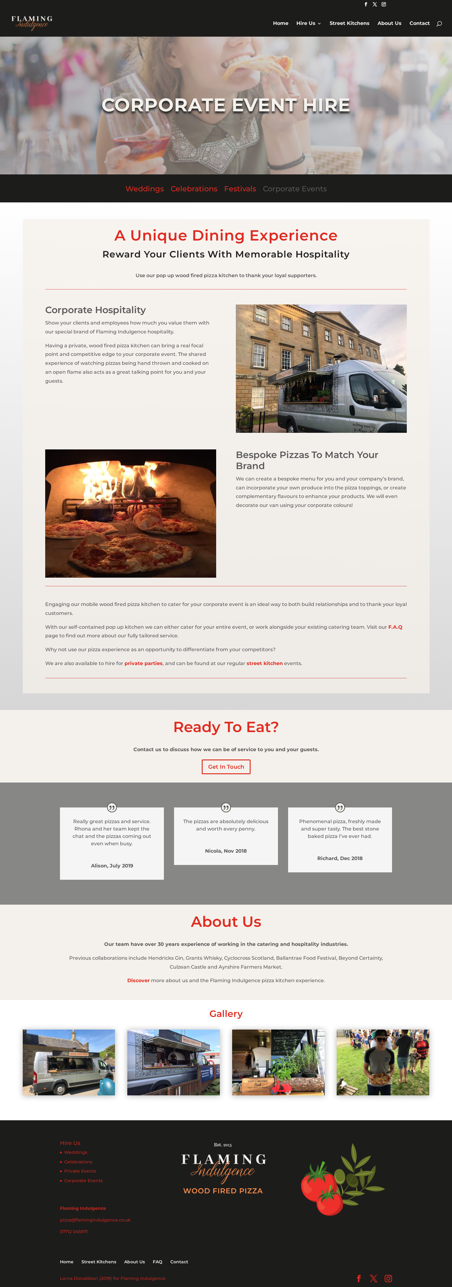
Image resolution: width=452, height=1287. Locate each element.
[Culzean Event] (69, 1094)
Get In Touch (226, 766)
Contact (420, 23)
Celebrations (194, 189)
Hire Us (305, 23)
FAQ (157, 1262)
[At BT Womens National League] (173, 1094)
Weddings (144, 189)
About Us (390, 23)
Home (280, 23)
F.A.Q (395, 627)
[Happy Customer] (383, 1094)
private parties (144, 663)
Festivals (240, 189)
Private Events (80, 1171)
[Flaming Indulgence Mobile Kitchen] (278, 1094)
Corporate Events (295, 189)
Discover (138, 980)
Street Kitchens (350, 23)
